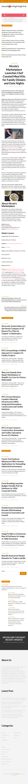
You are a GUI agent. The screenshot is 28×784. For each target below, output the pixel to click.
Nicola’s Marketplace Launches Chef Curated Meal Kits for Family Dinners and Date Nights (13, 270)
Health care (17, 735)
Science (3, 28)
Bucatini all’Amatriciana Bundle (10, 147)
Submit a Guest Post (7, 759)
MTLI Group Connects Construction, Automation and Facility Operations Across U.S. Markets (16, 612)
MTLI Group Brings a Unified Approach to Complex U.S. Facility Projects (14, 353)
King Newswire (17, 272)
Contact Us (4, 752)
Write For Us (5, 764)
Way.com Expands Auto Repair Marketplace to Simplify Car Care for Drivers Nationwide (16, 596)
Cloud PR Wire (14, 63)
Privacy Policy (5, 756)
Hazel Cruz (19, 86)
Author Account (5, 749)
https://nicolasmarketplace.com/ (14, 243)
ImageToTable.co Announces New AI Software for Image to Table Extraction (14, 536)
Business (3, 38)
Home (3, 754)
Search (24, 1)
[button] (2, 1)
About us (4, 747)
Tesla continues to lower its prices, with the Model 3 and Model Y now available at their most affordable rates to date (13, 42)
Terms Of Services (6, 761)
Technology (4, 46)
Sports (15, 737)
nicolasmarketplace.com (12, 229)
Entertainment (5, 735)
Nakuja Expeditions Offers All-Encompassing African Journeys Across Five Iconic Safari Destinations (14, 300)
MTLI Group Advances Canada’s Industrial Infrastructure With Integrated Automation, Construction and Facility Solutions (16, 622)
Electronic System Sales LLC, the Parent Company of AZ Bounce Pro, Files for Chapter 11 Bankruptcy (14, 588)
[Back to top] (23, 779)
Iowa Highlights (16, 773)
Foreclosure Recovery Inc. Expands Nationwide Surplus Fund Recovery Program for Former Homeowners (15, 308)
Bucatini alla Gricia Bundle (14, 150)
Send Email (7, 247)
